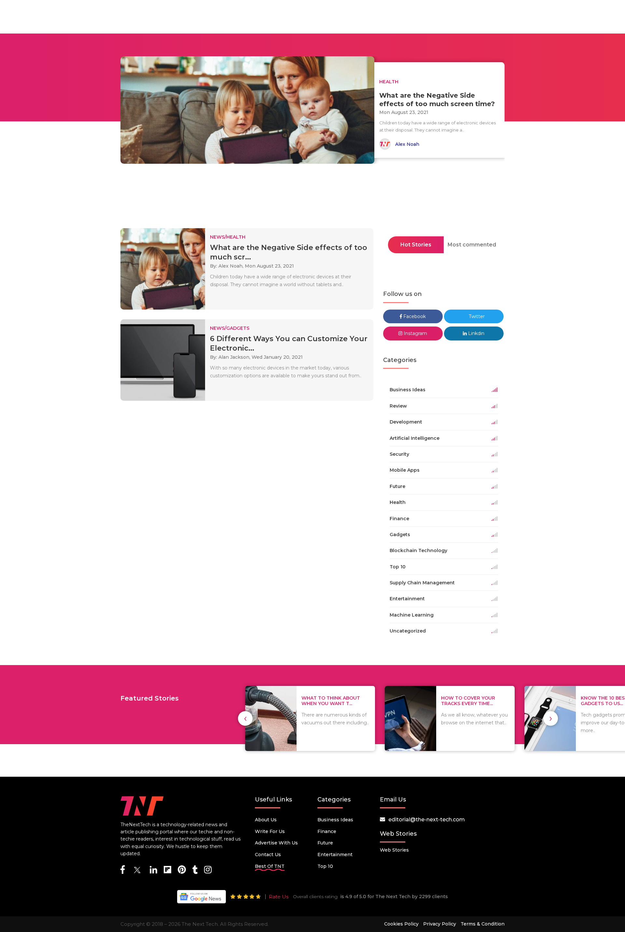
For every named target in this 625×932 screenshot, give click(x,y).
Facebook (414, 316)
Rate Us (278, 897)
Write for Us (270, 831)
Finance (326, 831)
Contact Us (268, 854)
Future (325, 843)
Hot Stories (415, 245)
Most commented (472, 245)
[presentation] (245, 718)
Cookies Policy (401, 924)
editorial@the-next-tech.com (426, 819)
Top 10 (325, 866)
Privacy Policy (439, 924)
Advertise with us (276, 843)
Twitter (476, 316)
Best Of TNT (270, 866)
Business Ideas (335, 820)
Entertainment (335, 854)
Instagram (414, 333)
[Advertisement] (312, 198)
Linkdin (475, 333)
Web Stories (394, 850)
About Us (266, 820)
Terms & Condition (483, 924)
